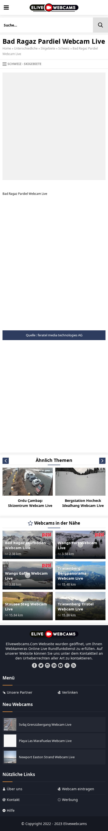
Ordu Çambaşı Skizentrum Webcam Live (30, 503)
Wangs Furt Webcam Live (77, 545)
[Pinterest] (67, 665)
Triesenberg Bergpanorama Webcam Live (72, 573)
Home (7, 48)
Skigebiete (48, 48)
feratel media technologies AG (60, 335)
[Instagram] (47, 665)
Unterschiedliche (26, 48)
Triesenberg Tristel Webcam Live (76, 606)
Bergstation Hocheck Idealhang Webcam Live (83, 503)
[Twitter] (40, 665)
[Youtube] (60, 665)
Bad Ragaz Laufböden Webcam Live (25, 545)
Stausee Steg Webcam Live (26, 606)
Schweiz (64, 48)
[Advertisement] (54, 126)
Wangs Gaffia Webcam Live (26, 576)
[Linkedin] (54, 665)
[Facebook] (34, 665)
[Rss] (73, 665)
